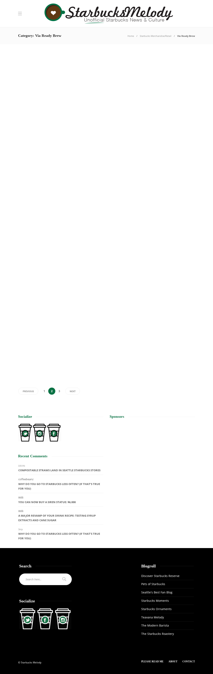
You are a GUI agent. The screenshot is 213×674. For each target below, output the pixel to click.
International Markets (128, 324)
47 (146, 233)
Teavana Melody (152, 617)
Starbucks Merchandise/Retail (155, 35)
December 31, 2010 (126, 164)
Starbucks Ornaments (156, 609)
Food (113, 186)
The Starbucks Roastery (157, 634)
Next (73, 391)
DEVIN (21, 465)
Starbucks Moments (155, 601)
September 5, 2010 (36, 365)
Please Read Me (152, 661)
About (172, 661)
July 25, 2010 (123, 368)
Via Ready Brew (31, 59)
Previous (28, 391)
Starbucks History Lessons (41, 255)
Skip (20, 529)
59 (146, 301)
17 (52, 298)
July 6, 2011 (33, 97)
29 (140, 368)
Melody (21, 97)
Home (131, 35)
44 (140, 97)
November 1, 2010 (36, 231)
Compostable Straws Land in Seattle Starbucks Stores (59, 470)
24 (52, 164)
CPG (112, 59)
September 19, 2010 (127, 301)
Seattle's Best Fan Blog (156, 592)
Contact (188, 661)
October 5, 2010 (34, 298)
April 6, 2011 (123, 97)
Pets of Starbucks (153, 584)
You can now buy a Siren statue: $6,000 (47, 502)
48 (55, 231)
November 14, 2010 (127, 233)
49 (55, 365)
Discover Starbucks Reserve (160, 576)
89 (146, 164)
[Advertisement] (152, 453)
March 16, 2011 (34, 164)
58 (48, 97)
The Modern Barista (155, 625)
